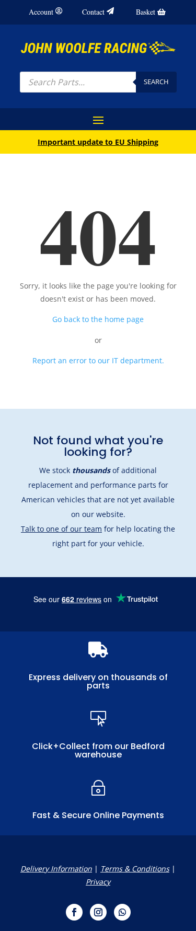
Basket (145, 12)
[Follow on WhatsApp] (122, 912)
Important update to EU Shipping (98, 142)
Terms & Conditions (134, 868)
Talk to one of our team (61, 529)
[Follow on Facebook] (74, 912)
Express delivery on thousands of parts (98, 681)
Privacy (98, 882)
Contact (93, 12)
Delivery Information (56, 868)
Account (41, 12)
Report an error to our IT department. (98, 360)
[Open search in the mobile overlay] (98, 82)
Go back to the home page (98, 319)
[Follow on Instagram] (98, 912)
